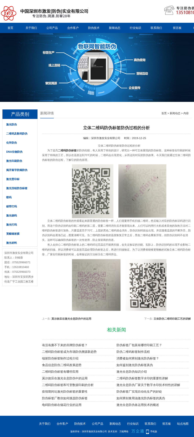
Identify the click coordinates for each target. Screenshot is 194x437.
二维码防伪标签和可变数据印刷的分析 (68, 385)
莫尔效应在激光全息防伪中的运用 (71, 318)
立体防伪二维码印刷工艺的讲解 (172, 318)
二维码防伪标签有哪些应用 (60, 371)
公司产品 (52, 27)
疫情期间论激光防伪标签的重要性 (65, 391)
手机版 (153, 431)
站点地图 (183, 423)
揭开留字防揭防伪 (16, 169)
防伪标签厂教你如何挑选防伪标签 (65, 398)
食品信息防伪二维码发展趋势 (61, 365)
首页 (10, 27)
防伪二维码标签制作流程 (133, 351)
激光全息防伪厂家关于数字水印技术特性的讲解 (148, 385)
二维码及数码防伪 (16, 133)
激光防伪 (11, 124)
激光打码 (11, 224)
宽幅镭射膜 (13, 233)
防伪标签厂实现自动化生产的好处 (139, 391)
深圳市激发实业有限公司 (105, 138)
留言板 (177, 27)
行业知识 (135, 27)
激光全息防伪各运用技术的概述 (138, 404)
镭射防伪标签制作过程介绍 (60, 358)
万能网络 (123, 431)
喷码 (9, 197)
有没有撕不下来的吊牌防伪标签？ (65, 345)
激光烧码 (11, 215)
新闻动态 (114, 27)
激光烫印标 (13, 179)
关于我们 (31, 27)
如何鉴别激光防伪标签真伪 (135, 365)
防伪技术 (93, 27)
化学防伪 (11, 142)
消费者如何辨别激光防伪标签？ (138, 358)
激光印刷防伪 (14, 160)
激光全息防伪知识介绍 (132, 371)
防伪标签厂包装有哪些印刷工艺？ (139, 345)
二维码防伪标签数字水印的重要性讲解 (142, 378)
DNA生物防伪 (14, 151)
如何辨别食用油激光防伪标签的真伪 (141, 398)
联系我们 (156, 27)
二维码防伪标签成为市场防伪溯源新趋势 (69, 351)
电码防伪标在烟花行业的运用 (61, 404)
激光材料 (11, 242)
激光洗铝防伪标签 (16, 188)
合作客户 (73, 27)
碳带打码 (11, 206)
